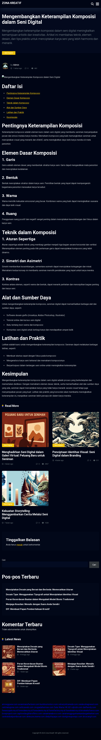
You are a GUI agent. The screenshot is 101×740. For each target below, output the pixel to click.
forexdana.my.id (25, 710)
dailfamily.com (89, 707)
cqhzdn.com (76, 707)
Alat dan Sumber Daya (17, 107)
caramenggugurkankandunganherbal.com (80, 713)
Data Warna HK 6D (62, 707)
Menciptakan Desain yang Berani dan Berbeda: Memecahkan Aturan (39, 589)
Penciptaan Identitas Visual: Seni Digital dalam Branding (73, 453)
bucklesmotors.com (49, 704)
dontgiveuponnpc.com (72, 716)
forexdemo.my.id (40, 710)
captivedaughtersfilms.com (29, 713)
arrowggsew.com (10, 704)
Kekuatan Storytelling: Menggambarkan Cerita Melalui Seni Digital (25, 514)
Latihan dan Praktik (15, 112)
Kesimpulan (12, 117)
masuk (20, 544)
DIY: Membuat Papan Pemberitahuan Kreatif (28, 609)
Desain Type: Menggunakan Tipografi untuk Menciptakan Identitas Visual (42, 594)
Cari (4, 560)
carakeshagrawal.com (88, 704)
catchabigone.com (10, 707)
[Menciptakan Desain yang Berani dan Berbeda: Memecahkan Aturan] (8, 658)
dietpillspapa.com (53, 716)
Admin (16, 65)
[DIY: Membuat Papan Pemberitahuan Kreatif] (8, 692)
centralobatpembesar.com (14, 716)
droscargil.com (89, 716)
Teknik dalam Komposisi (18, 103)
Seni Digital (9, 53)
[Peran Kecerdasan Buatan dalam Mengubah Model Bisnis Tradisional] (8, 675)
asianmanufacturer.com (28, 704)
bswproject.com (9, 713)
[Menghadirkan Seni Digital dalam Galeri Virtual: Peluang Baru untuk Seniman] (25, 429)
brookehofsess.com (89, 710)
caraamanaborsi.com (51, 713)
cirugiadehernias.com (43, 707)
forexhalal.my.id (73, 710)
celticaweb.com (26, 707)
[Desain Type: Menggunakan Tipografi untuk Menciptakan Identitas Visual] (59, 658)
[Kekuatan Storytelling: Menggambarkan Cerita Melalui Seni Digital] (25, 488)
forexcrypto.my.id (10, 710)
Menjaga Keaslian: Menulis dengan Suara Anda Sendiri (32, 604)
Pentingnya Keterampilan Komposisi (23, 93)
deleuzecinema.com (35, 716)
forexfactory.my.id (57, 710)
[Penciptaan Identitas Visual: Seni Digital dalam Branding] (75, 429)
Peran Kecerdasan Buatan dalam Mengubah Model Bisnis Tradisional (40, 599)
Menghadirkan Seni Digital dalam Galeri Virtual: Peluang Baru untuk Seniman (23, 455)
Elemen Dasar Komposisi (18, 98)
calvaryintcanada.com (68, 704)
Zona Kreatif (11, 2)
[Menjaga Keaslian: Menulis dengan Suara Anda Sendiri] (59, 675)
